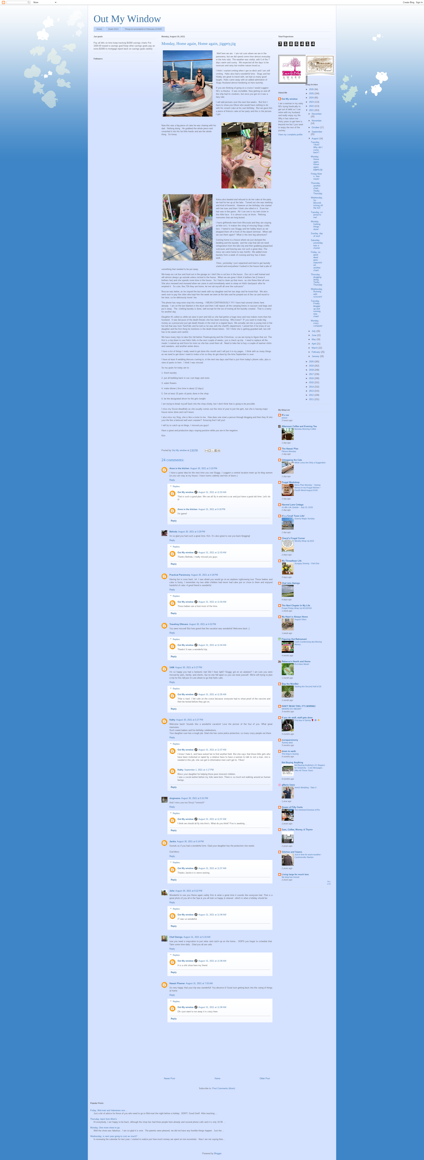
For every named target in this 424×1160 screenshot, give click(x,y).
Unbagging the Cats (292, 460)
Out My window (185, 492)
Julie (171, 891)
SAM (171, 667)
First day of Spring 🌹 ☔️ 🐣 (307, 720)
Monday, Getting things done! (315, 225)
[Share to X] (212, 450)
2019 (311, 365)
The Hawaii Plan (290, 448)
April (314, 343)
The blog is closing (290, 754)
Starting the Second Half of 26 (307, 686)
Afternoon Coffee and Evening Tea (299, 426)
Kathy (172, 720)
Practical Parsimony (179, 575)
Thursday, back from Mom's (103, 1119)
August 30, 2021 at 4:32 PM (202, 624)
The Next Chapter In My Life (296, 605)
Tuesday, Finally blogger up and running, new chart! (316, 309)
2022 (311, 106)
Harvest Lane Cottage (292, 504)
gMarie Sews (288, 785)
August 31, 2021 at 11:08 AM (212, 914)
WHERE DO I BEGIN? (291, 709)
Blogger (217, 1153)
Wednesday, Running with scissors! (317, 293)
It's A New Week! (301, 664)
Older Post (265, 1078)
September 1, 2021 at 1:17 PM (199, 770)
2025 (311, 93)
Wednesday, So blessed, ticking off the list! (317, 202)
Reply (172, 480)
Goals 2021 (113, 29)
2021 (311, 110)
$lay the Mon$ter (290, 684)
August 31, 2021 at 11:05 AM (212, 694)
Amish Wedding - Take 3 (305, 787)
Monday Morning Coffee (305, 429)
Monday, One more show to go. (105, 1127)
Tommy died (287, 743)
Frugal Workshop (290, 482)
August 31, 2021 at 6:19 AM (197, 937)
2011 (311, 399)
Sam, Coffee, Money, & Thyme (297, 829)
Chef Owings (176, 937)
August (315, 138)
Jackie (172, 841)
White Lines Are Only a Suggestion (310, 463)
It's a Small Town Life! (293, 516)
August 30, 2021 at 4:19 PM (204, 575)
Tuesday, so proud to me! (317, 215)
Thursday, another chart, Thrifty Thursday (316, 188)
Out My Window (127, 18)
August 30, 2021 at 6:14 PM (190, 841)
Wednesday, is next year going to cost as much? (113, 1136)
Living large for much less (295, 874)
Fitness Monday (289, 451)
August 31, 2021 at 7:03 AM (199, 983)
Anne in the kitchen (179, 468)
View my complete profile (290, 134)
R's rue (285, 415)
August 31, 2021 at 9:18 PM (211, 509)
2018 (311, 370)
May (314, 339)
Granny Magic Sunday (304, 518)
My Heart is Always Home (295, 617)
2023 (311, 102)
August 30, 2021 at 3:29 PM (191, 531)
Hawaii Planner (177, 983)
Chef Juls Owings (291, 583)
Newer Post (169, 1078)
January (316, 356)
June (314, 335)
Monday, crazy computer (316, 323)
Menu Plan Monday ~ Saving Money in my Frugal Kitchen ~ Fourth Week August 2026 (307, 487)
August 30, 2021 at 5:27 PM (188, 667)
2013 (311, 391)
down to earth (289, 751)
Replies (176, 486)
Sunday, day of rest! (317, 234)
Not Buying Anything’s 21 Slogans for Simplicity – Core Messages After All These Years (309, 768)
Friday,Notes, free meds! (316, 176)
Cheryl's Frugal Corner (293, 538)
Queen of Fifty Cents (292, 807)
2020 (311, 361)
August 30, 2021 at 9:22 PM (188, 891)
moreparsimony (290, 740)
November (316, 120)
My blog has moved (290, 877)
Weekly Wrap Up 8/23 (304, 541)
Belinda (173, 531)
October (316, 127)
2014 (311, 387)
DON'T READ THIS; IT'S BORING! (299, 706)
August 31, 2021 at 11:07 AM (212, 749)
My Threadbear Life (291, 561)
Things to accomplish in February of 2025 (143, 29)
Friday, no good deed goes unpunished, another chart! (316, 261)
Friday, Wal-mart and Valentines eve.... (109, 1110)
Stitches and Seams (292, 852)
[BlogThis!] (209, 450)
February (316, 352)
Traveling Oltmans (178, 624)
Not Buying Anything (292, 762)
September (317, 131)
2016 (311, 378)
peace (284, 418)
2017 (311, 374)
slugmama (174, 798)
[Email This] (206, 450)
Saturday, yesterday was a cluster (317, 244)
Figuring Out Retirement (294, 639)
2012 (311, 395)
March (315, 348)
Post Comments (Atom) (223, 1088)
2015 (311, 382)
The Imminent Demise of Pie (307, 810)
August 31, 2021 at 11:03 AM (212, 492)
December (316, 114)
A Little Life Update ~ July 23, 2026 (297, 507)
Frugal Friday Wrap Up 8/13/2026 (297, 608)
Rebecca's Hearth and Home (296, 661)
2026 (311, 89)
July (314, 331)
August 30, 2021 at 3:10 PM (203, 468)
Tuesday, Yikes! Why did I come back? (316, 147)
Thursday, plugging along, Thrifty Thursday (316, 279)
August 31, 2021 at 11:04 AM (212, 602)
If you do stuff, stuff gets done (297, 717)
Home (99, 29)
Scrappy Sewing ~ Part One (306, 563)
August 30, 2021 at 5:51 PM (194, 798)
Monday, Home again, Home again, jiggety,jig (316, 163)
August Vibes (300, 619)
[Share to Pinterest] (219, 450)
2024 (311, 97)
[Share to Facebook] (215, 450)
